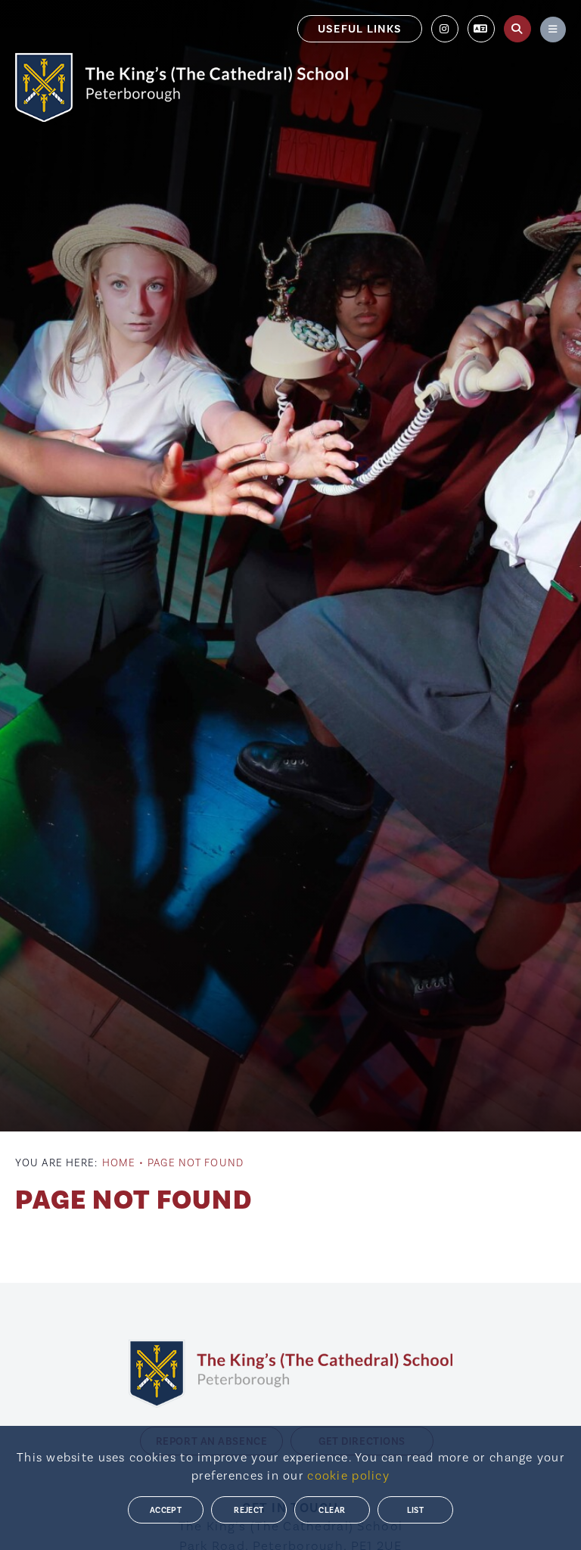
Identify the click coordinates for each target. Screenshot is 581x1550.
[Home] (181, 87)
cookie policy (348, 1475)
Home (118, 1163)
